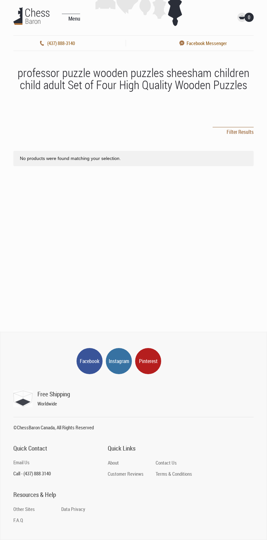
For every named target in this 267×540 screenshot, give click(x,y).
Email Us (21, 462)
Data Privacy (73, 509)
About (113, 462)
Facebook (89, 361)
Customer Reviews (126, 473)
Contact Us (166, 462)
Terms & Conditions (174, 473)
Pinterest (148, 361)
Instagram (119, 361)
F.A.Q (18, 520)
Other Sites (24, 509)
